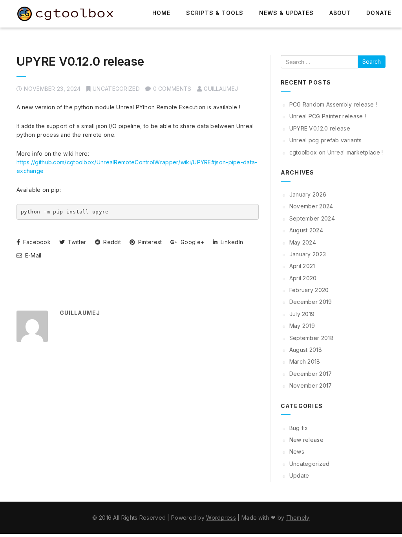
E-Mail (32, 255)
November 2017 (310, 385)
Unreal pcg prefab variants (325, 140)
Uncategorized (116, 88)
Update (299, 475)
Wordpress (221, 517)
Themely (298, 517)
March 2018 (304, 361)
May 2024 (302, 242)
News (296, 451)
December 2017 (310, 373)
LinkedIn (231, 242)
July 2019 (302, 314)
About (340, 12)
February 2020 (309, 290)
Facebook (36, 242)
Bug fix (298, 428)
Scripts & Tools (214, 12)
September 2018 (311, 338)
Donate (378, 12)
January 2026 (308, 194)
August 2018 (305, 349)
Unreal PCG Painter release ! (327, 116)
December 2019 (310, 301)
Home (161, 12)
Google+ (191, 242)
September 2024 (312, 218)
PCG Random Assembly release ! (333, 104)
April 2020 (303, 278)
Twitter (76, 242)
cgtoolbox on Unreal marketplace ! (336, 152)
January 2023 (307, 254)
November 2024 (311, 206)
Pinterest (149, 242)
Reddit (111, 242)
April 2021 (302, 266)
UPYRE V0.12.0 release (80, 61)
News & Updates (286, 12)
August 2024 (306, 230)
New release (306, 439)
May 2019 (302, 325)
